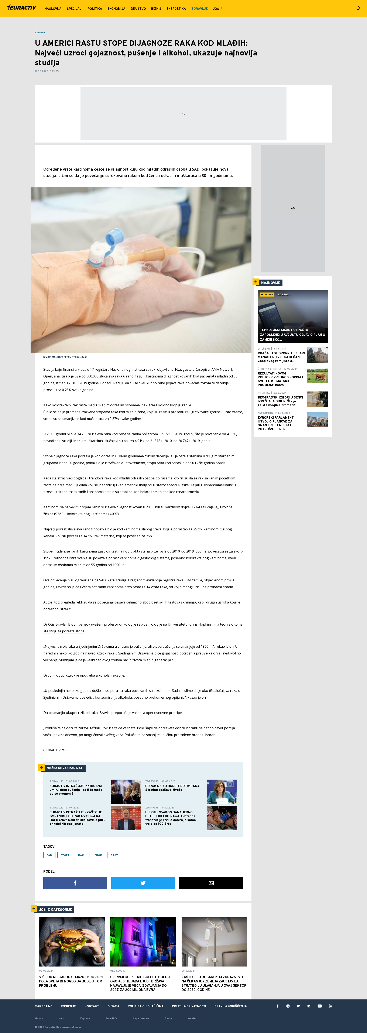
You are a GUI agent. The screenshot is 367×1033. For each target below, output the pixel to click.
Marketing (43, 1006)
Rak (81, 855)
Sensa (168, 1018)
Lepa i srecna (141, 1018)
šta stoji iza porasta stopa (64, 631)
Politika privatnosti (189, 1006)
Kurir (62, 1018)
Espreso (85, 1018)
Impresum (68, 1006)
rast (114, 855)
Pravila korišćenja (231, 1006)
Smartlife (111, 1018)
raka (181, 383)
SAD (49, 855)
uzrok (97, 855)
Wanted (192, 1018)
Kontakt (92, 1006)
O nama (113, 1006)
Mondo (39, 1018)
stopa (65, 855)
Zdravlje (40, 32)
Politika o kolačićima (146, 1006)
